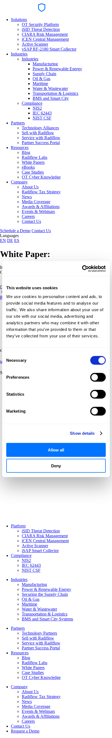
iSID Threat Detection (41, 29)
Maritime (40, 83)
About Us (30, 187)
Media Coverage (36, 201)
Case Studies (33, 172)
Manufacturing (45, 64)
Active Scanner (35, 44)
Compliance (32, 103)
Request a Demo (25, 731)
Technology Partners (39, 633)
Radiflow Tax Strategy (41, 191)
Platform (18, 526)
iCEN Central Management (45, 39)
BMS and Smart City (51, 98)
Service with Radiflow (41, 137)
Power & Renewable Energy (57, 68)
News (27, 196)
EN (3, 240)
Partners (18, 123)
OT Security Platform (40, 24)
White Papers (33, 162)
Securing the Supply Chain (45, 594)
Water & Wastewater (50, 88)
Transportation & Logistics (55, 93)
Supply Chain (44, 73)
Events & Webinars (38, 211)
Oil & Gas (41, 78)
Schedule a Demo (15, 230)
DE (10, 240)
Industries (19, 54)
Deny (56, 465)
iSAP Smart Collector (40, 550)
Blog (26, 152)
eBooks (28, 167)
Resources (20, 147)
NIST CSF (42, 118)
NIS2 (37, 108)
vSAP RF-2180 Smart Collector (49, 49)
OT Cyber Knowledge (41, 177)
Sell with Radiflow (38, 132)
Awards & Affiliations (41, 206)
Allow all (56, 449)
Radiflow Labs (34, 157)
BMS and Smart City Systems (47, 619)
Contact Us (31, 221)
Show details (82, 433)
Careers (28, 216)
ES (16, 240)
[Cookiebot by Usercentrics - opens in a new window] (82, 268)
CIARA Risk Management (45, 34)
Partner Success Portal (41, 142)
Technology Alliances (40, 128)
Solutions (19, 19)
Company (19, 182)
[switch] (98, 377)
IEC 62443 (42, 113)
